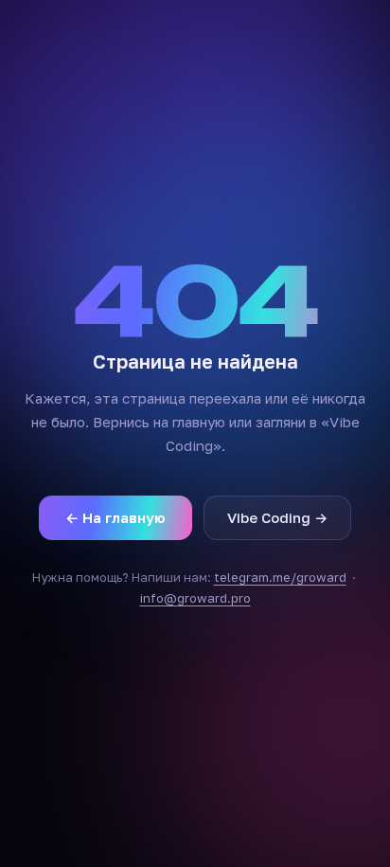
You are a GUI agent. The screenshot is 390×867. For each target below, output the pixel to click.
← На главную (115, 517)
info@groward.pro (195, 597)
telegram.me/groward (280, 577)
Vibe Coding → (277, 517)
